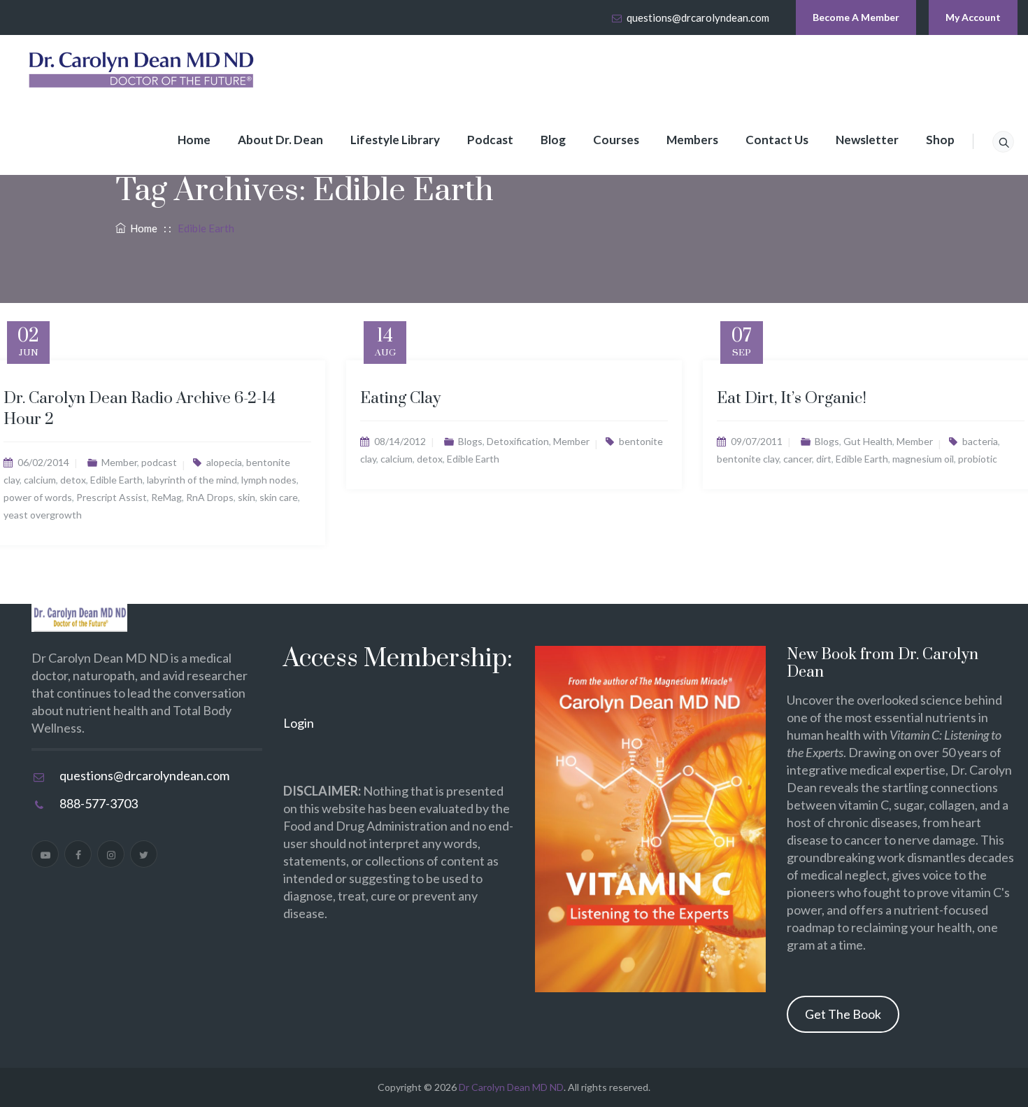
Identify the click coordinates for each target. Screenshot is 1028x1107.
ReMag (166, 497)
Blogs (470, 441)
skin (246, 497)
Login (298, 723)
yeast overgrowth (42, 515)
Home (194, 139)
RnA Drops (210, 497)
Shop (940, 139)
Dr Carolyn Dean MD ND (511, 1087)
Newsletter (867, 139)
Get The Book (843, 1014)
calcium (40, 480)
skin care (278, 497)
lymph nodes (269, 480)
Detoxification (518, 441)
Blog (553, 139)
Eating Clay (400, 398)
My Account (973, 17)
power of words (37, 497)
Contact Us (776, 139)
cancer (797, 459)
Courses (616, 139)
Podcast (490, 139)
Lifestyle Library (395, 139)
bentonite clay (748, 459)
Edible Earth (116, 480)
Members (692, 139)
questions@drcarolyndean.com (698, 17)
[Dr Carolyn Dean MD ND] (142, 70)
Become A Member (856, 17)
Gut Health (867, 441)
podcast (159, 462)
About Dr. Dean (280, 139)
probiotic (977, 459)
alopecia (224, 462)
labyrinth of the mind (192, 480)
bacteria (980, 441)
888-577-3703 (98, 803)
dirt (823, 459)
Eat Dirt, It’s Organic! (791, 398)
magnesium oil (923, 459)
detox (73, 480)
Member (119, 462)
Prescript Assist (111, 497)
